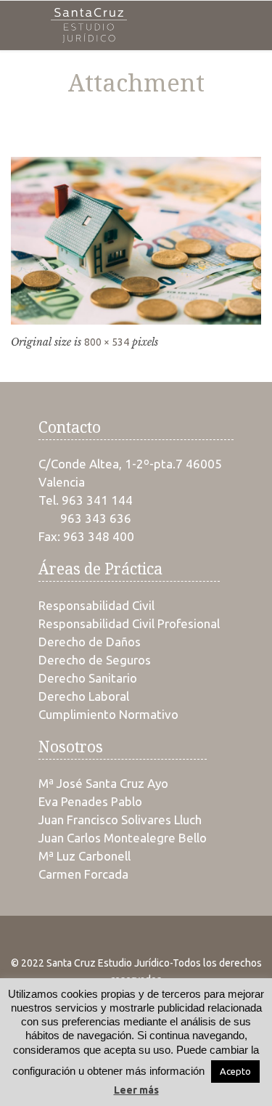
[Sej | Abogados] (89, 25)
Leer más (136, 1090)
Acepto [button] (235, 1071)
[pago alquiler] (136, 240)
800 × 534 (106, 342)
